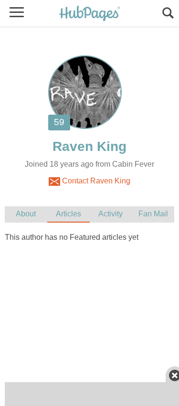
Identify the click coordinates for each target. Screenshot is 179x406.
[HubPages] (90, 14)
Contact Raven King (95, 181)
